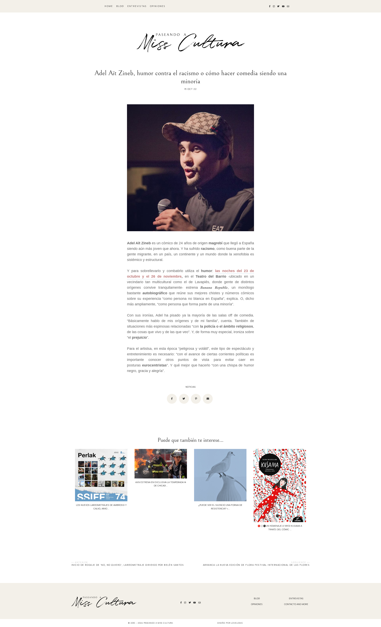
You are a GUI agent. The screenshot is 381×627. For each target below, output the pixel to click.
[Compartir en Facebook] (172, 399)
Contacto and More (296, 604)
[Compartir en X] (184, 399)
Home (109, 6)
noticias (191, 387)
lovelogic (237, 623)
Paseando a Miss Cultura (158, 623)
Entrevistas (137, 6)
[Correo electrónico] (208, 399)
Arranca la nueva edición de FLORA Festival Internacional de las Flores (256, 565)
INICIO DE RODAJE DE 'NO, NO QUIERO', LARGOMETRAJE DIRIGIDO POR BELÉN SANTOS (127, 565)
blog (120, 6)
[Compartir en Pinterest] (196, 399)
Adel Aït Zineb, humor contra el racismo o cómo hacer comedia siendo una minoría (190, 77)
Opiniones (157, 6)
